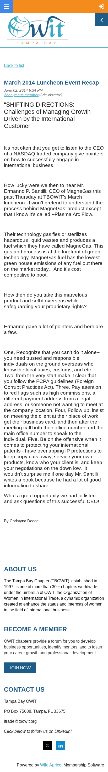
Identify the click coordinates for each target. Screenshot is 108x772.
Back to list (14, 65)
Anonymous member (21, 95)
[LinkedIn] (60, 745)
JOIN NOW (20, 667)
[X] (47, 745)
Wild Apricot (51, 765)
